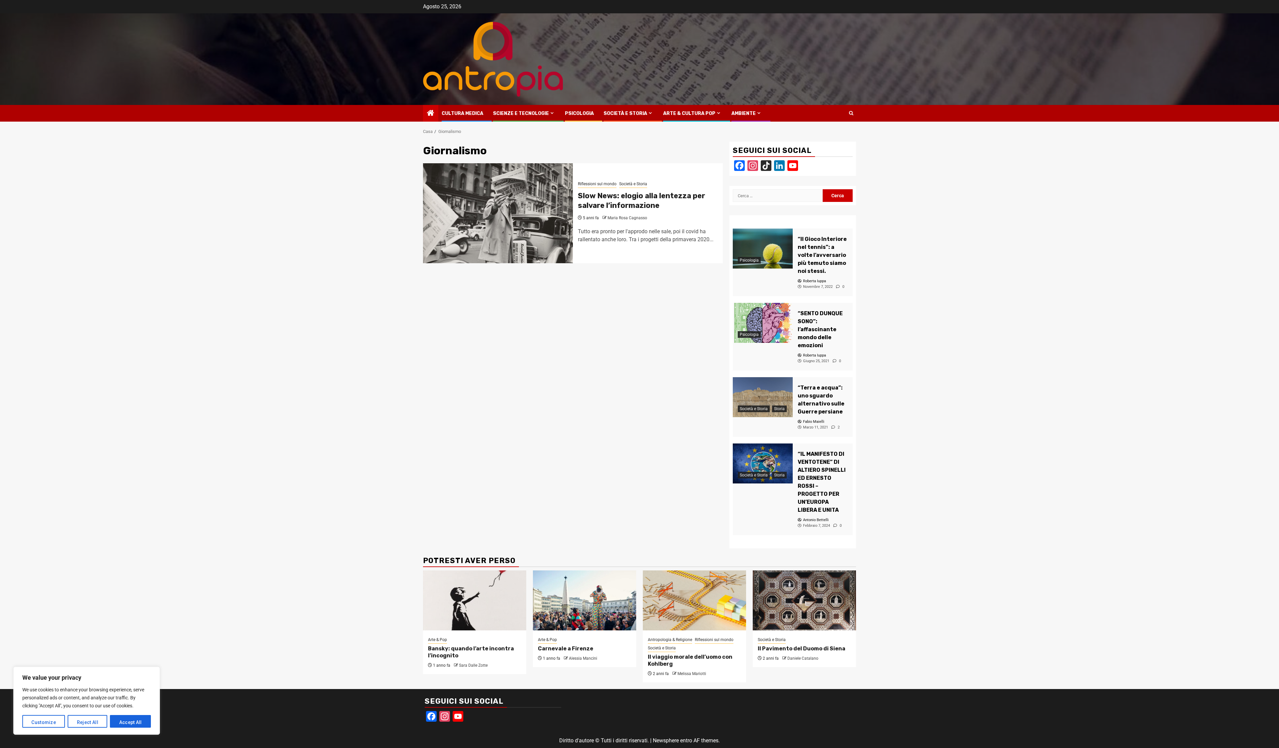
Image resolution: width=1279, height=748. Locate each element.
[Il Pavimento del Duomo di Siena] (804, 600)
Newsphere (666, 740)
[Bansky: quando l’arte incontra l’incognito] (474, 600)
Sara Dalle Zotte (473, 665)
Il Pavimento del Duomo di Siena (801, 648)
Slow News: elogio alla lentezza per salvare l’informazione (641, 200)
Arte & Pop (437, 639)
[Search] (851, 113)
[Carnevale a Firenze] (584, 600)
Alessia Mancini (583, 658)
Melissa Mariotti (691, 673)
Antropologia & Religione (670, 639)
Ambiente (743, 113)
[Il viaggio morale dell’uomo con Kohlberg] (694, 600)
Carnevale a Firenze (565, 648)
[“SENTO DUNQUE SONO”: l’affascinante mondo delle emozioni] (763, 323)
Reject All (87, 722)
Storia (779, 408)
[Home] (430, 113)
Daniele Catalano (802, 658)
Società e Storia (625, 113)
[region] (86, 701)
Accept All (130, 722)
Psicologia (579, 113)
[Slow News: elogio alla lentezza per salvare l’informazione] (498, 213)
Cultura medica (462, 113)
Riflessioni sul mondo (597, 184)
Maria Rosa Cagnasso (627, 218)
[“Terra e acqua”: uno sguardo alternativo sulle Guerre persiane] (763, 397)
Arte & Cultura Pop (689, 113)
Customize (43, 722)
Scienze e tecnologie (521, 113)
